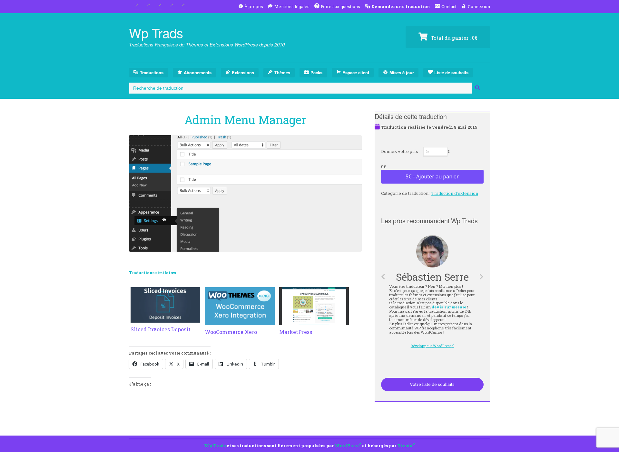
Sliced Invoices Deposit (161, 329)
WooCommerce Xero (231, 331)
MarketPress (295, 331)
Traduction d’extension (454, 193)
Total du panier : (453, 38)
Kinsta (404, 445)
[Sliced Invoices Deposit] (165, 319)
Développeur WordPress (431, 346)
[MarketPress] (314, 321)
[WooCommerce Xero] (239, 321)
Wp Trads (156, 32)
